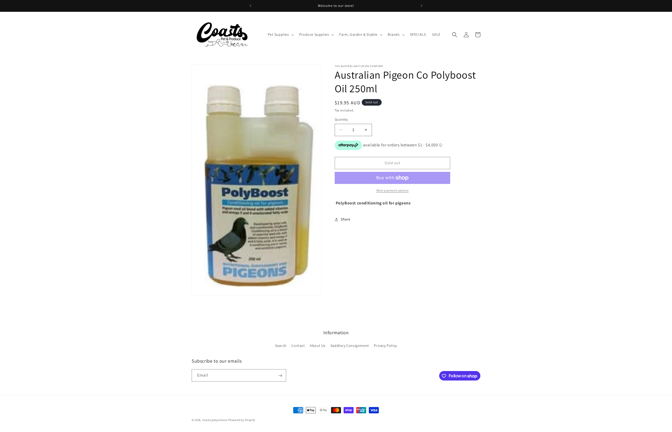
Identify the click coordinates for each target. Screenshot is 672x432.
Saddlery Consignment (349, 345)
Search (281, 345)
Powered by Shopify (241, 420)
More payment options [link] (392, 190)
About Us (318, 345)
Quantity (341, 119)
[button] (280, 34)
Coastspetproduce (215, 420)
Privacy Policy (385, 345)
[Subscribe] (280, 375)
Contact (298, 345)
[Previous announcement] (250, 6)
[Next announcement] (421, 6)
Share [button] (345, 219)
